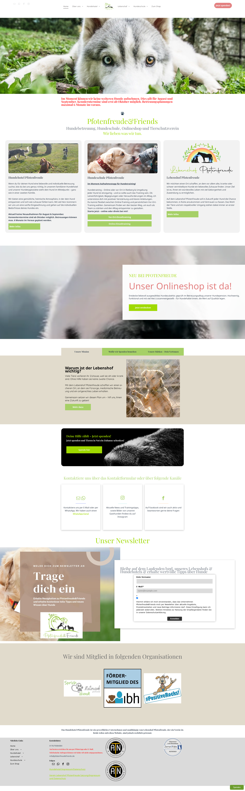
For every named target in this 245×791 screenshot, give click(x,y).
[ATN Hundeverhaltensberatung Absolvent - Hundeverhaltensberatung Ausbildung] (116, 762)
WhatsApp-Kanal (81, 513)
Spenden (237, 787)
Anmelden (174, 619)
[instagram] (28, 4)
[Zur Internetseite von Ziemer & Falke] (172, 747)
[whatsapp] (19, 4)
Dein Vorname (143, 577)
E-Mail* (140, 586)
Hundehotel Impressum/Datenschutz (67, 769)
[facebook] (24, 4)
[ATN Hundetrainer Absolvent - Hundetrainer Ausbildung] (116, 739)
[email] (14, 4)
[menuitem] (65, 6)
